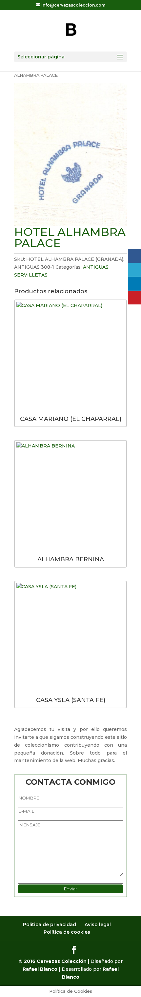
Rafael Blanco (40, 969)
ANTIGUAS (96, 267)
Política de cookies (67, 932)
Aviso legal (98, 924)
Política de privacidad (49, 924)
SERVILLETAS (31, 275)
